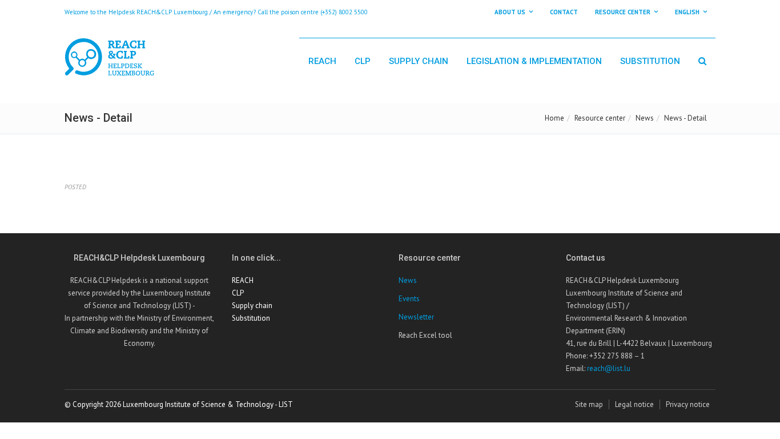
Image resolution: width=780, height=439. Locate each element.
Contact (564, 12)
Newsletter (416, 317)
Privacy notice (688, 404)
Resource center (599, 118)
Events (409, 299)
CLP (363, 61)
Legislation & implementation (534, 61)
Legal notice (634, 404)
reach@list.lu (608, 368)
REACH (322, 61)
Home (554, 118)
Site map (589, 404)
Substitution (650, 61)
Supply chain (418, 61)
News (645, 118)
